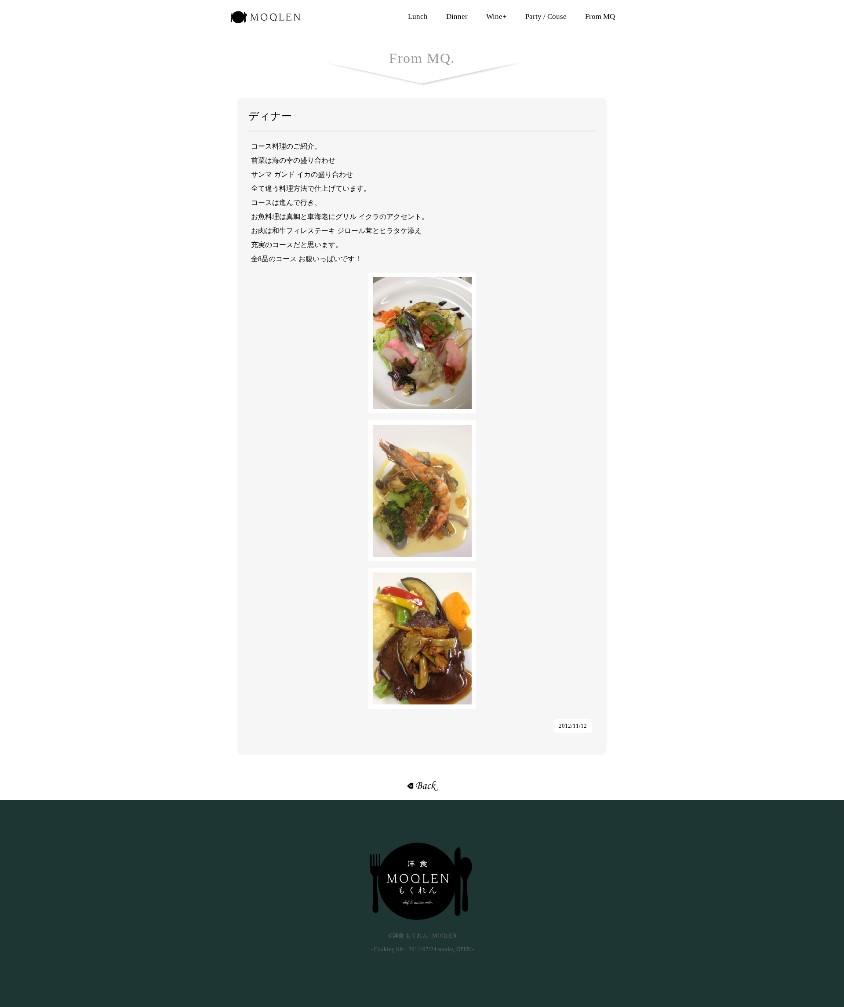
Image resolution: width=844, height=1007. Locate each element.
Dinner (457, 16)
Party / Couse (546, 16)
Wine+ (496, 16)
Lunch (418, 16)
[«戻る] (422, 786)
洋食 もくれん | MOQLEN (265, 20)
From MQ (600, 16)
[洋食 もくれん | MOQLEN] (422, 881)
